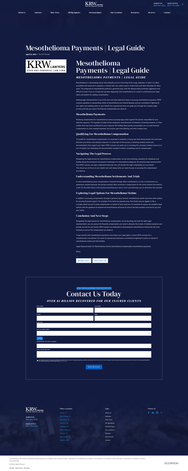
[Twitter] (161, 413)
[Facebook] (149, 413)
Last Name (98, 306)
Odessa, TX (63, 433)
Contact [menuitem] (167, 12)
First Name (40, 306)
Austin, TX (63, 413)
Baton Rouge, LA (65, 416)
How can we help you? (43, 349)
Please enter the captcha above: (46, 341)
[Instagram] (157, 413)
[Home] (94, 4)
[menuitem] (11, 468)
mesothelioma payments (142, 246)
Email (96, 314)
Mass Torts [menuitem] (54, 12)
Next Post (99, 261)
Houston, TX (64, 423)
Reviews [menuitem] (151, 12)
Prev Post (84, 261)
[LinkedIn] (153, 413)
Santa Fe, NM (64, 440)
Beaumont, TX (64, 420)
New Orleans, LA (65, 430)
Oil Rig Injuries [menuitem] (74, 12)
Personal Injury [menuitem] (95, 12)
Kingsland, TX (64, 427)
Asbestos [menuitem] (38, 12)
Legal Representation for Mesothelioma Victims (93, 246)
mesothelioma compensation (121, 246)
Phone (38, 314)
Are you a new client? (43, 329)
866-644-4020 (160, 6)
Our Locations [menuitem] (116, 12)
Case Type (39, 322)
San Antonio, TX (65, 437)
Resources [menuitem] (135, 12)
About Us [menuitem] (21, 12)
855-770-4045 (173, 6)
